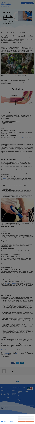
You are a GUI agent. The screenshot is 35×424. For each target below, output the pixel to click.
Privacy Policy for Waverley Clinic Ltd (7, 421)
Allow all (26, 421)
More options (26, 416)
